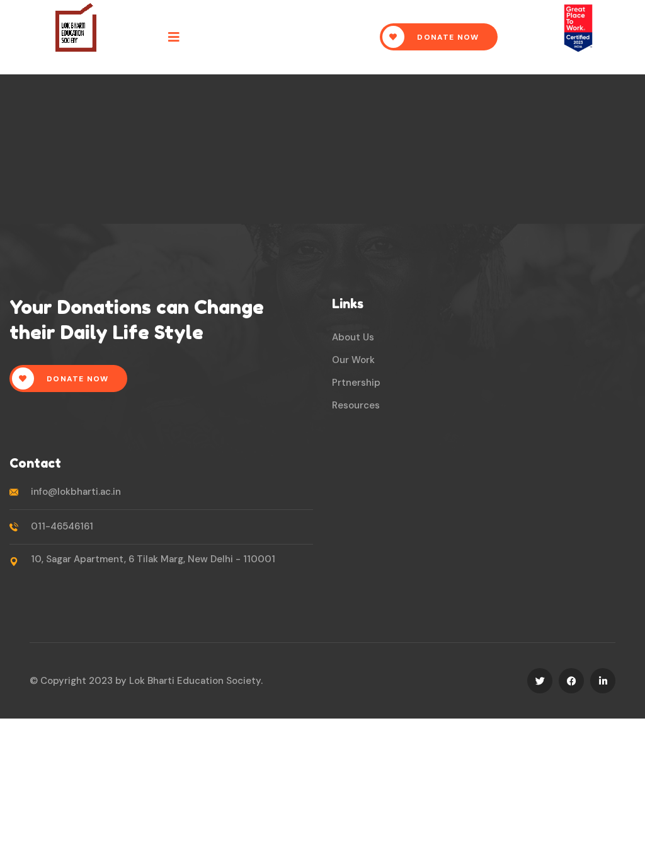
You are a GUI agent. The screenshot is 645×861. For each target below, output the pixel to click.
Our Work (353, 360)
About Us (353, 337)
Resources (356, 405)
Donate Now (446, 37)
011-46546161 (62, 526)
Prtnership (356, 382)
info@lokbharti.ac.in (76, 491)
